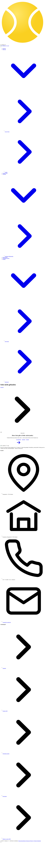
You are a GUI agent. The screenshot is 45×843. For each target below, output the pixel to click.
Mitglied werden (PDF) (7, 839)
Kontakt (27, 439)
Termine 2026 (5, 173)
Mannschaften (5, 257)
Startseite (4, 48)
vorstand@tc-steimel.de (7, 622)
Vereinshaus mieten (6, 258)
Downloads (5, 796)
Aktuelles (23, 439)
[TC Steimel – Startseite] (4, 45)
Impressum (28, 840)
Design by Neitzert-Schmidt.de (35, 840)
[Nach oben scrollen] (0, 842)
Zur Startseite (18, 439)
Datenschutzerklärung (22, 840)
